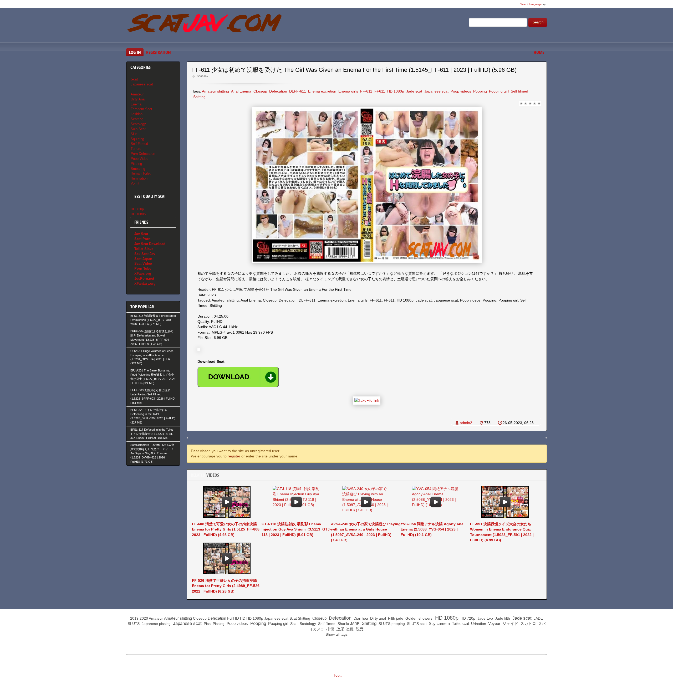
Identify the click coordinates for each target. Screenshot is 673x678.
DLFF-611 (297, 91)
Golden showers (418, 618)
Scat (293, 618)
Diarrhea (360, 618)
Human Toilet (141, 173)
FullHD (233, 618)
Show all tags (336, 634)
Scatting (137, 119)
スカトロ (527, 623)
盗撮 (349, 629)
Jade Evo (484, 618)
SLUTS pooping (391, 623)
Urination (478, 623)
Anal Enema (240, 91)
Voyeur (493, 623)
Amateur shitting (215, 91)
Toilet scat (460, 623)
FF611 (379, 91)
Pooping (479, 91)
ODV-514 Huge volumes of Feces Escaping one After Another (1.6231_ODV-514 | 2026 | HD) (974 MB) (152, 357)
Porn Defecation (143, 154)
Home (539, 52)
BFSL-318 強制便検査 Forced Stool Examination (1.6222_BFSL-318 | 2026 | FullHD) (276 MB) (153, 320)
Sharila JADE (347, 623)
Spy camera (439, 623)
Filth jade (395, 618)
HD (242, 618)
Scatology (138, 124)
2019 (134, 618)
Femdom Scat (141, 109)
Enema (136, 104)
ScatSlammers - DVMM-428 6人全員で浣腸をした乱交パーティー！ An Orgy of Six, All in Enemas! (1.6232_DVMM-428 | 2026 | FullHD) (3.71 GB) (152, 453)
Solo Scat (138, 129)
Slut (134, 134)
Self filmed (519, 91)
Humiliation (139, 178)
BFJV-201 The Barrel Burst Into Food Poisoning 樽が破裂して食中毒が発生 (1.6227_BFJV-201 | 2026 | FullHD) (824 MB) (152, 377)
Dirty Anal (138, 99)
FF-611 (365, 91)
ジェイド (509, 623)
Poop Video (139, 159)
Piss (207, 623)
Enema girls (347, 91)
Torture (136, 149)
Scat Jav (202, 76)
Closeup (259, 91)
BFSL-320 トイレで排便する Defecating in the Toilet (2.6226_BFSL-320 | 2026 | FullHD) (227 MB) (152, 416)
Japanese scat (435, 91)
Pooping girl (498, 91)
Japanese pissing (156, 623)
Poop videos (460, 91)
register (234, 456)
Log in (135, 52)
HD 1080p (395, 91)
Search (538, 22)
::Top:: (337, 675)
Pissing (136, 164)
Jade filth (502, 618)
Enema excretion (321, 91)
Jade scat (413, 91)
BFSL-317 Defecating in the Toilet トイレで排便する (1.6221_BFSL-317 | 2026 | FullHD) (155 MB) (152, 434)
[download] (238, 377)
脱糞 (359, 629)
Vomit (135, 183)
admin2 (466, 423)
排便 (329, 629)
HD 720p (137, 209)
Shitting (199, 97)
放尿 (339, 629)
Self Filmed (139, 144)
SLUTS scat (416, 623)
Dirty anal (377, 618)
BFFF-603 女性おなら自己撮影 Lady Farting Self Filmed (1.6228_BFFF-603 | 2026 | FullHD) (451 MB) (153, 396)
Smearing (138, 169)
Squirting (137, 139)
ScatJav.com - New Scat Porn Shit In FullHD (205, 26)
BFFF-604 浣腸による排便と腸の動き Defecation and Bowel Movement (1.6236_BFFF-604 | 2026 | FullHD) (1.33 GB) (151, 337)
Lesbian (136, 114)
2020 (144, 618)
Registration (158, 52)
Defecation (277, 91)
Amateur (137, 94)
